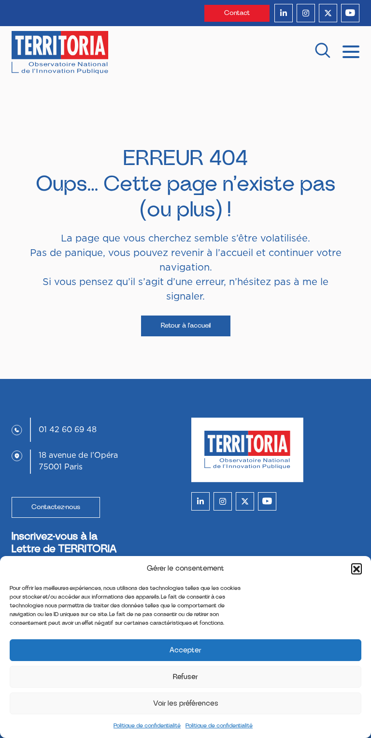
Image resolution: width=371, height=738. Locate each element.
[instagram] (306, 13)
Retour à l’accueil (186, 325)
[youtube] (350, 13)
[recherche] (323, 52)
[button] (356, 568)
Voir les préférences (185, 703)
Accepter (185, 650)
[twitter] (328, 13)
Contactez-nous (55, 507)
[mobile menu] (350, 51)
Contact (237, 13)
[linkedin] (283, 13)
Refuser (185, 676)
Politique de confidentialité (147, 725)
